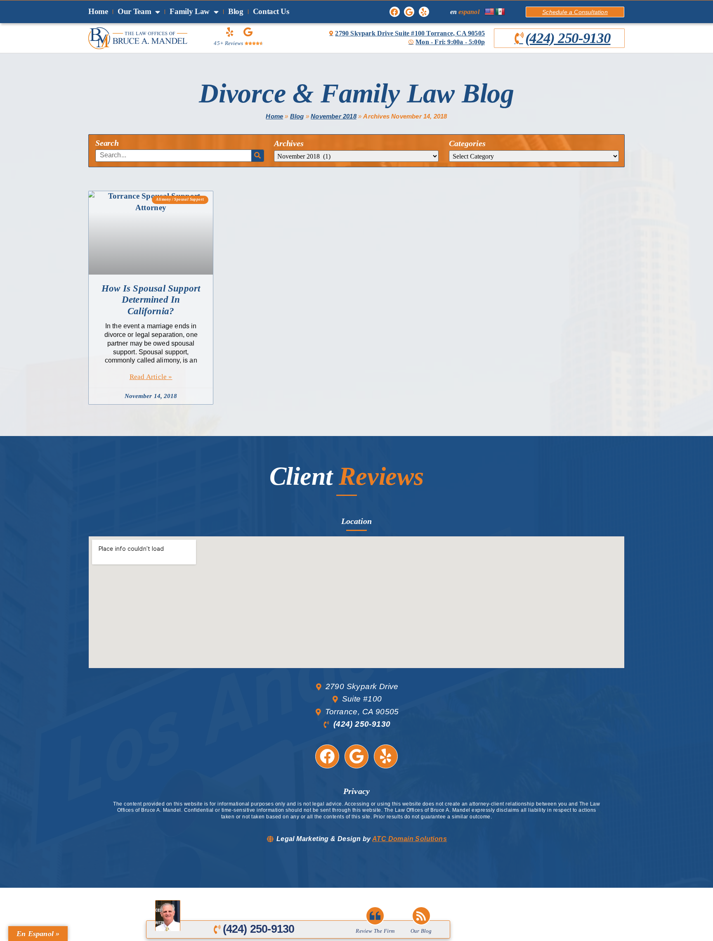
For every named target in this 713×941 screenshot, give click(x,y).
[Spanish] (500, 12)
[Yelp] (424, 12)
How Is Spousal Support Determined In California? (151, 299)
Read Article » (151, 377)
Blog (235, 11)
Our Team (134, 11)
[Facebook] (395, 12)
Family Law (190, 11)
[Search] (257, 155)
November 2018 (333, 116)
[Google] (409, 12)
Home (98, 11)
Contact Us (271, 11)
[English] (489, 12)
